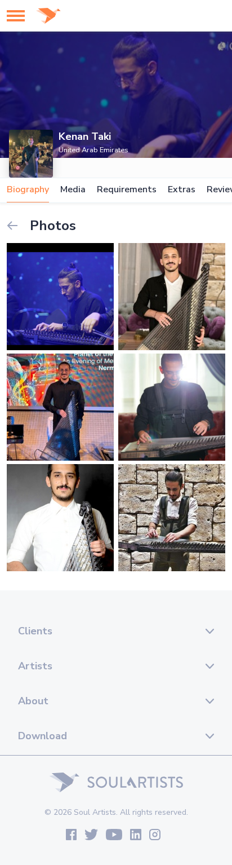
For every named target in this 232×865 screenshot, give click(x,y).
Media (73, 190)
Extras (181, 190)
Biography (28, 190)
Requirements (127, 190)
